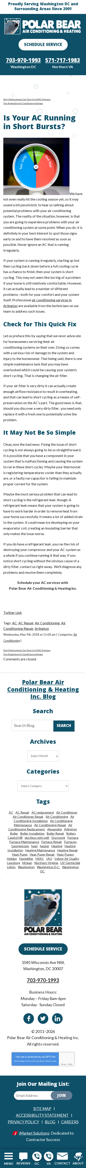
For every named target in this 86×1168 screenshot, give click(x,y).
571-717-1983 (48, 1156)
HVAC (40, 858)
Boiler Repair (55, 833)
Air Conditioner (66, 812)
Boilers (71, 833)
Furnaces (70, 842)
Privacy (63, 1064)
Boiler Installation (32, 833)
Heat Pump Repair (42, 854)
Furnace (73, 837)
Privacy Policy (30, 1061)
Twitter (43, 1018)
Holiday (12, 858)
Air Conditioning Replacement (40, 827)
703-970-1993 (37, 1156)
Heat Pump (20, 854)
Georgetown (20, 846)
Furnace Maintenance (24, 842)
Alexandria (54, 829)
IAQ (49, 858)
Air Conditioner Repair (28, 816)
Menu (8, 1163)
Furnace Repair (51, 842)
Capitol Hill (15, 837)
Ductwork (58, 837)
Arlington (42, 628)
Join (61, 1096)
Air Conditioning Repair (50, 825)
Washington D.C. (48, 867)
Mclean (27, 863)
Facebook (28, 1018)
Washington (26, 867)
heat (34, 846)
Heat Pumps (65, 854)
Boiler (14, 833)
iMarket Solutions (34, 1133)
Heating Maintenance (40, 850)
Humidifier (26, 858)
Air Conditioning (47, 623)
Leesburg (13, 863)
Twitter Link (12, 612)
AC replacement (43, 812)
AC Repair (26, 623)
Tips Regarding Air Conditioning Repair (23, 103)
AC (14, 623)
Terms (70, 1064)
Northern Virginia (46, 863)
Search (64, 726)
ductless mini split (37, 837)
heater (44, 846)
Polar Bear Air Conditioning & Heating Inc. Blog (43, 690)
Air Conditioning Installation (44, 819)
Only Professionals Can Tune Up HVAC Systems (26, 99)
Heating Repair (67, 850)
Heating (56, 846)
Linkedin (57, 1018)
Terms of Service (46, 1061)
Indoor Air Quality (66, 858)
